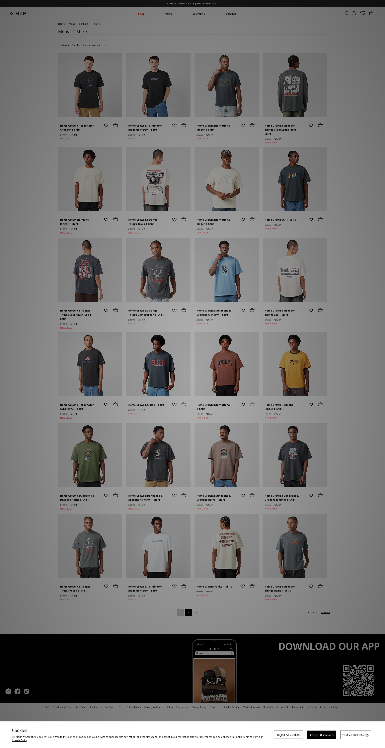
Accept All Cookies (322, 735)
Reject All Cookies (288, 735)
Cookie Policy (19, 740)
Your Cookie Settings (355, 735)
